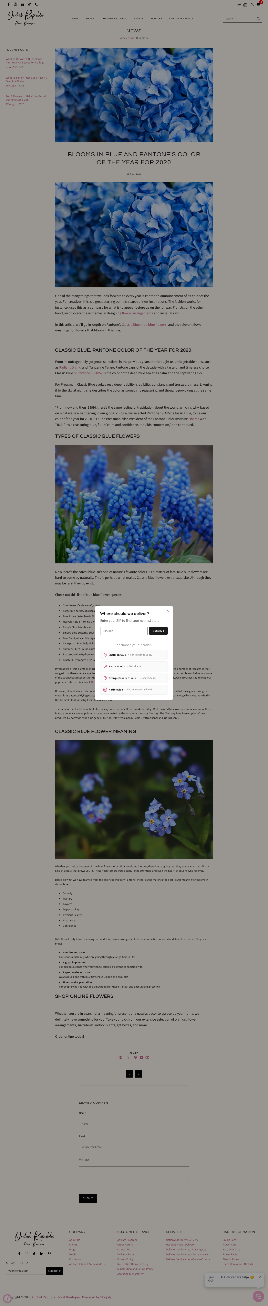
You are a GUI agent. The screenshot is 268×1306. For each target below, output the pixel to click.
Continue (158, 631)
